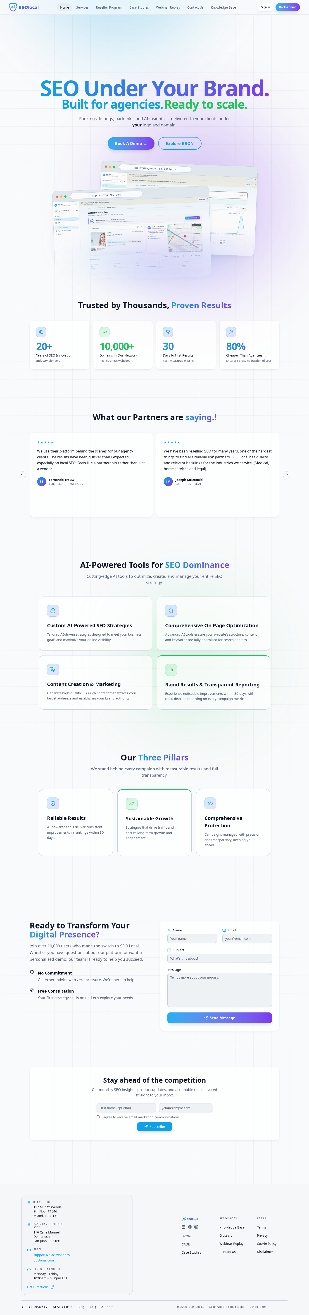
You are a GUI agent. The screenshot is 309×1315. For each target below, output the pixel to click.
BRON (186, 1236)
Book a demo (287, 7)
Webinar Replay (168, 7)
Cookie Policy (266, 1243)
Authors (107, 1307)
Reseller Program (109, 7)
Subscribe (157, 1126)
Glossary (225, 1235)
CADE (186, 1244)
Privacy (262, 1235)
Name (177, 930)
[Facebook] (190, 1227)
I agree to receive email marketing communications (140, 1117)
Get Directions (38, 1287)
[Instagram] (196, 1227)
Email (232, 930)
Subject (178, 950)
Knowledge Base (223, 7)
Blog (81, 1307)
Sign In (265, 7)
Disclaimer (265, 1252)
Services (82, 7)
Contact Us (195, 7)
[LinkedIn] (183, 1227)
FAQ (93, 1307)
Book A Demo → (131, 143)
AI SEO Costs (62, 1307)
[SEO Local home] (24, 7)
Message (174, 969)
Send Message (222, 1017)
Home (64, 7)
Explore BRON (180, 143)
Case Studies (139, 7)
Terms (261, 1227)
